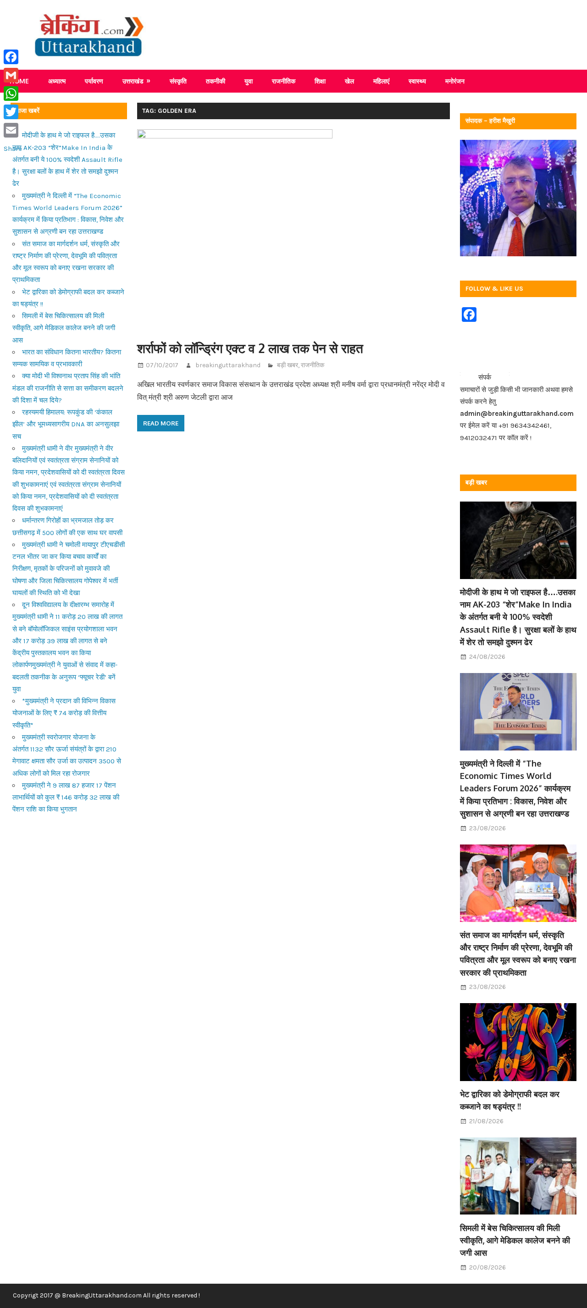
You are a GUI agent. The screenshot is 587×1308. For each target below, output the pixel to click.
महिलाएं (381, 81)
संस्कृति (178, 81)
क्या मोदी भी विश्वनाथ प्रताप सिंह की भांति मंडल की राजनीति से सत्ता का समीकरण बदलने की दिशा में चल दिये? (67, 388)
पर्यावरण (94, 81)
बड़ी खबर (287, 365)
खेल (349, 81)
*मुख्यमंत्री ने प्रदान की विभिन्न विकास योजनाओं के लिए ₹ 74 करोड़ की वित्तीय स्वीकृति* (64, 713)
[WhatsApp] (13, 93)
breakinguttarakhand (227, 365)
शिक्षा (320, 81)
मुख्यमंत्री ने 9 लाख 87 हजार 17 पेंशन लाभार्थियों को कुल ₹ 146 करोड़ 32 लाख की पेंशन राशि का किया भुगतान (65, 797)
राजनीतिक (283, 81)
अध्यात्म (57, 81)
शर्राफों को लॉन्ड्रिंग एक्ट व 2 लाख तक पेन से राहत (250, 348)
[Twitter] (13, 112)
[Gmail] (13, 75)
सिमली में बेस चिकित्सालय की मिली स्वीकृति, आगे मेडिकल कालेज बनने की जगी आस (63, 328)
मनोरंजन (455, 81)
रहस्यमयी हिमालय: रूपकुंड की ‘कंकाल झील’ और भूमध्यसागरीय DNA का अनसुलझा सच (65, 424)
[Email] (13, 130)
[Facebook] (13, 57)
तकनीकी (215, 81)
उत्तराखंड (133, 81)
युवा (248, 81)
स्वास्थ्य (417, 81)
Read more (160, 423)
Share (13, 148)
